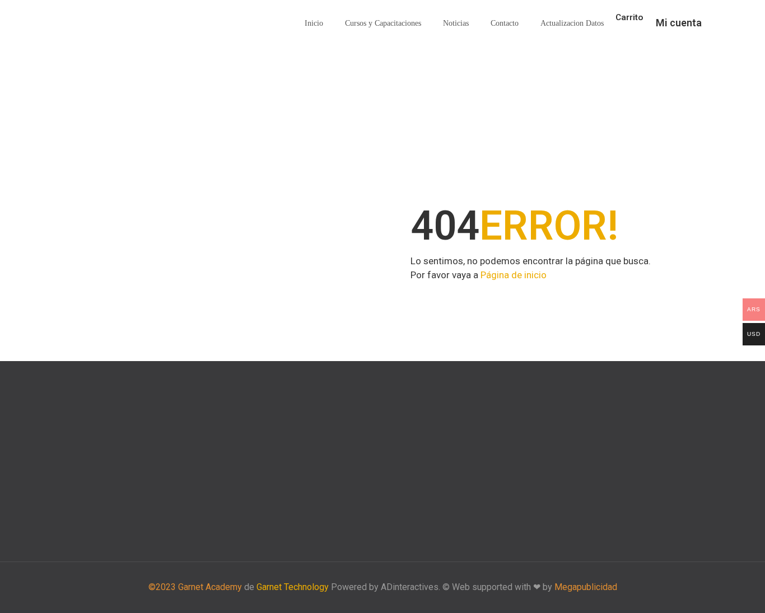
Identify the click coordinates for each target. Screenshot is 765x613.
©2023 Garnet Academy (195, 587)
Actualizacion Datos (572, 23)
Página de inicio (514, 274)
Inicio (314, 23)
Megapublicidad (585, 587)
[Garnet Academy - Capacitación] (105, 23)
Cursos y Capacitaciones (383, 23)
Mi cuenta (679, 23)
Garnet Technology (292, 587)
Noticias (456, 23)
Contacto (505, 23)
